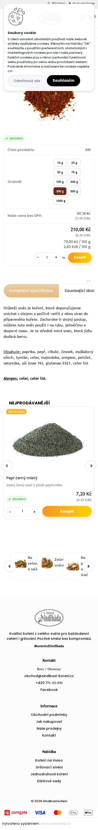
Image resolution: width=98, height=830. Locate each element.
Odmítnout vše (27, 80)
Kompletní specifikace (31, 290)
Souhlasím (63, 80)
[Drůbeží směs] (49, 94)
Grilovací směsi (49, 767)
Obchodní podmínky (49, 714)
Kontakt (49, 735)
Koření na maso (49, 760)
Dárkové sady (49, 781)
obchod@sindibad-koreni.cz (49, 676)
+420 (49, 682)
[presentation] (7, 466)
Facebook (49, 689)
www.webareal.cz (56, 823)
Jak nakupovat (49, 721)
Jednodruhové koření (49, 774)
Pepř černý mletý (21, 478)
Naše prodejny (49, 728)
